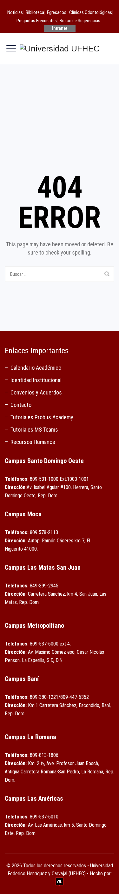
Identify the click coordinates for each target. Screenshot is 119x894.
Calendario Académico (35, 367)
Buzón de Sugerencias (80, 20)
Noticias (15, 12)
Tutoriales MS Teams (34, 429)
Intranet (59, 28)
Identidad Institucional (36, 380)
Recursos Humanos (32, 442)
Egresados (56, 12)
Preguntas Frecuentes (37, 20)
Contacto (20, 404)
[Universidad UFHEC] (59, 48)
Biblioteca (35, 12)
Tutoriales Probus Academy (41, 417)
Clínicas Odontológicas (90, 12)
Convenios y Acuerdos (36, 392)
